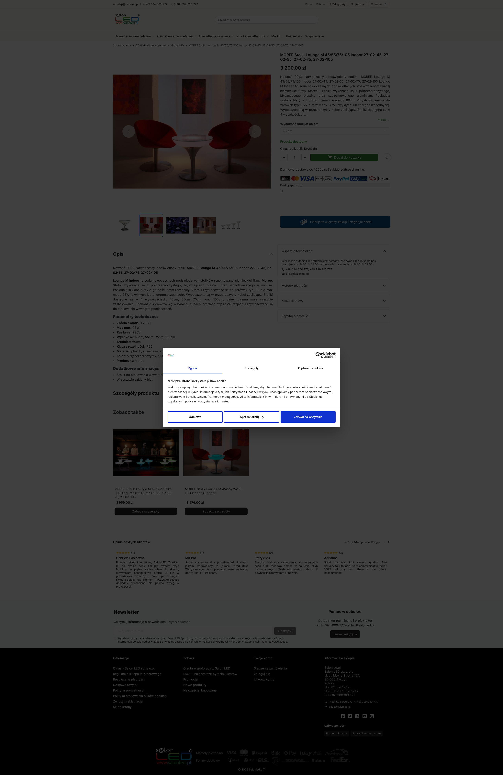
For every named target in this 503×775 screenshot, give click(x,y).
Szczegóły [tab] (251, 368)
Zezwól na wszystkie (308, 417)
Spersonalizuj (249, 417)
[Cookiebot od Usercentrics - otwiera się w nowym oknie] (318, 355)
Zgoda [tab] (192, 368)
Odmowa (195, 417)
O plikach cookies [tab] (310, 368)
